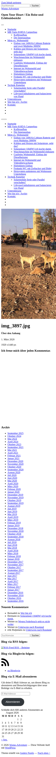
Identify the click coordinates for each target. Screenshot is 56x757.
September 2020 (15, 469)
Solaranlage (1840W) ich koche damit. (32, 54)
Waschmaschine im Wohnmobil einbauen (34, 151)
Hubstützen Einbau (23, 74)
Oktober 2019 (14, 500)
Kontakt (11, 104)
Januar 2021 (13, 458)
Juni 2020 (12, 478)
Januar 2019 (13, 525)
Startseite (11, 29)
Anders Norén (27, 753)
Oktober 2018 (14, 534)
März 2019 (12, 520)
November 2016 (15, 595)
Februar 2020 (14, 489)
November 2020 (15, 464)
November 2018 (15, 531)
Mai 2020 (12, 480)
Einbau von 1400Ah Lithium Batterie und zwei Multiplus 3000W (32, 44)
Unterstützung (14, 99)
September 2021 (15, 447)
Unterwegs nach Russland (31, 627)
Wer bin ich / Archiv (17, 102)
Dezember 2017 (15, 562)
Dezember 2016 (15, 592)
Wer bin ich (26, 613)
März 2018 (12, 553)
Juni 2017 (12, 576)
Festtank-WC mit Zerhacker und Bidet (32, 76)
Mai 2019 (12, 514)
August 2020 (13, 472)
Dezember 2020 (15, 461)
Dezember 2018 (15, 528)
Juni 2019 (12, 511)
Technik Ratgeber (16, 85)
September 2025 (15, 433)
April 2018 (12, 550)
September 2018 (15, 536)
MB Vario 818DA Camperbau (22, 32)
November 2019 (15, 497)
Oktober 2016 (14, 598)
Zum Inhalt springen (11, 2)
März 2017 (12, 584)
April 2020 (12, 483)
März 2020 (12, 486)
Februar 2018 (14, 556)
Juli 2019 (11, 508)
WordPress (10, 747)
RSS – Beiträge (22, 647)
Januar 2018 (13, 559)
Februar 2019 (14, 522)
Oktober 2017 (14, 567)
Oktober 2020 (14, 466)
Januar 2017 (13, 589)
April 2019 (12, 517)
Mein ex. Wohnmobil (17, 40)
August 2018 (13, 539)
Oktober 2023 (14, 444)
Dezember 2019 (15, 494)
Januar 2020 (13, 492)
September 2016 (15, 601)
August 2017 (13, 573)
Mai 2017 (12, 578)
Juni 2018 (12, 545)
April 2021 (12, 452)
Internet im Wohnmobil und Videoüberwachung (27, 70)
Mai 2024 (12, 439)
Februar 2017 (14, 587)
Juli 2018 (11, 542)
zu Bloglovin (13, 670)
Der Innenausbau (22, 37)
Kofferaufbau (20, 35)
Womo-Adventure (10, 8)
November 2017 (15, 564)
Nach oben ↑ (44, 753)
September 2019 (15, 503)
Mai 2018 (12, 548)
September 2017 (15, 570)
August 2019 (13, 506)
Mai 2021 (12, 450)
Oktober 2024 (14, 436)
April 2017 (12, 581)
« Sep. (4, 739)
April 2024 (12, 441)
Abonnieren (13, 701)
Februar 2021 (14, 455)
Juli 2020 (11, 475)
